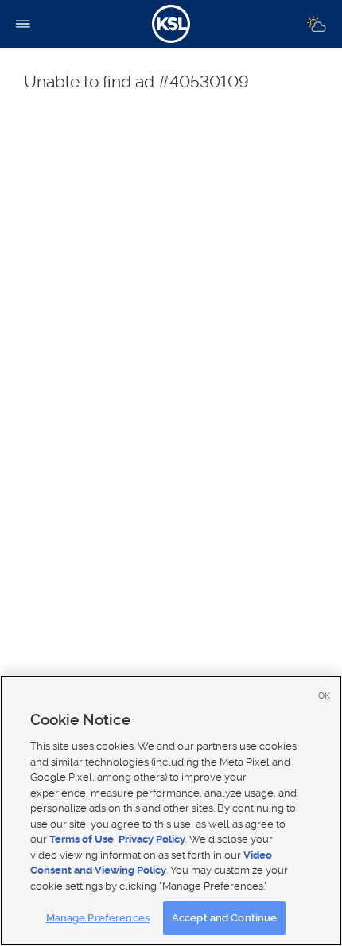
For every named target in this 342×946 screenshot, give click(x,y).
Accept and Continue (224, 918)
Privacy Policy (152, 839)
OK (324, 696)
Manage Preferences (98, 918)
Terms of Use (81, 839)
